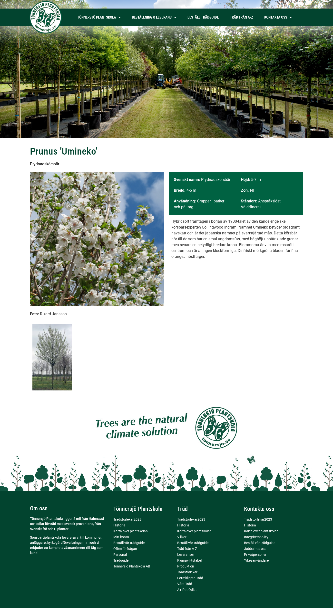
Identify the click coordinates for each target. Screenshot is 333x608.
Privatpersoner (255, 554)
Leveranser (185, 554)
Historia (119, 525)
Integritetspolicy (256, 537)
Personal (120, 554)
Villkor (181, 537)
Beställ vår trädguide (129, 543)
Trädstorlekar (187, 572)
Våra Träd (184, 584)
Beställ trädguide (203, 17)
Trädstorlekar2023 (127, 519)
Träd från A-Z (241, 17)
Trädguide (120, 560)
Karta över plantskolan (130, 531)
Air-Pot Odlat (187, 590)
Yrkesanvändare (256, 560)
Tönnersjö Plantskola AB (131, 566)
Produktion (185, 566)
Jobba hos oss (255, 549)
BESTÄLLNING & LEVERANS (152, 17)
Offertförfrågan (125, 549)
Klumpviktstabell (189, 560)
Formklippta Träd (190, 578)
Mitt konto (121, 537)
